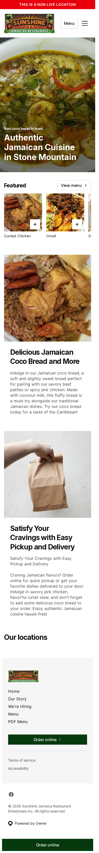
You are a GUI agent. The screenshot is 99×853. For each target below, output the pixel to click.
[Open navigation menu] (85, 23)
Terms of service (22, 760)
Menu (69, 23)
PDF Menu (18, 721)
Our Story (17, 698)
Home (14, 691)
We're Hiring (19, 706)
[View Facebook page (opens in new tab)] (11, 794)
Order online (47, 844)
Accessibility (18, 768)
